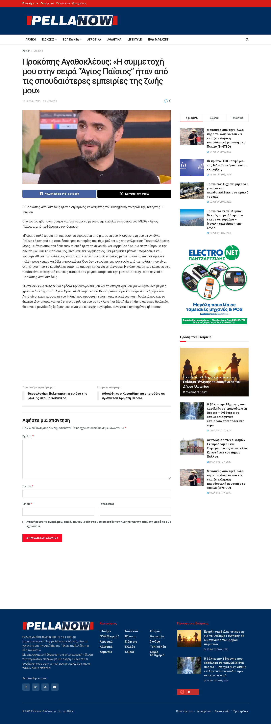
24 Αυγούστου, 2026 (220, 493)
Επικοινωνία (63, 3)
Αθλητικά (114, 39)
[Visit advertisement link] (214, 285)
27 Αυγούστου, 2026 (220, 462)
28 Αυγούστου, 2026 (196, 392)
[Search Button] (247, 39)
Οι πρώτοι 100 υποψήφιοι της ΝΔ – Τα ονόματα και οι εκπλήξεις (226, 165)
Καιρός (130, 651)
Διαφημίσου (47, 3)
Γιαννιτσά (131, 631)
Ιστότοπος (107, 504)
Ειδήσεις (48, 39)
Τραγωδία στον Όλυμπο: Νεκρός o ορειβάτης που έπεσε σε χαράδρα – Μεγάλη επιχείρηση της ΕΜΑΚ (225, 219)
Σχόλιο (28, 436)
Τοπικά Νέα (70, 39)
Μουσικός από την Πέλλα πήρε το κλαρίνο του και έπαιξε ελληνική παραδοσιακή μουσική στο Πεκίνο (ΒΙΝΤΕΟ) (226, 138)
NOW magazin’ (158, 39)
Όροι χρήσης (79, 3)
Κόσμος (155, 631)
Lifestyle (135, 39)
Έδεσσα (130, 636)
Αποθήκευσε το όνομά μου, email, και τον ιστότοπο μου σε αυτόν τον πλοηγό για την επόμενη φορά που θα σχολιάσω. (98, 524)
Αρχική (31, 39)
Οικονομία (157, 636)
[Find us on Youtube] (55, 687)
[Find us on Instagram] (35, 687)
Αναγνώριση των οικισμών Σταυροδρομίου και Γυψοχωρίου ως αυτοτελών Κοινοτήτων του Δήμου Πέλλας (227, 448)
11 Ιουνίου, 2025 (31, 101)
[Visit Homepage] (72, 21)
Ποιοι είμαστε (30, 3)
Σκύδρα (155, 641)
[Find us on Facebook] (26, 687)
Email (27, 504)
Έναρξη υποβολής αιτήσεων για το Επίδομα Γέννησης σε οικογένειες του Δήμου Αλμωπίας (212, 382)
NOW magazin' (109, 636)
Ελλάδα (130, 646)
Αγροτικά (94, 39)
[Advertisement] (96, 347)
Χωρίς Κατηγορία (157, 653)
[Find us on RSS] (45, 687)
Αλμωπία (106, 651)
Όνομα (28, 486)
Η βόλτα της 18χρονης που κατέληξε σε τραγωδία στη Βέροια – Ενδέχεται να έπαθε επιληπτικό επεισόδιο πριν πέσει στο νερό (225, 667)
